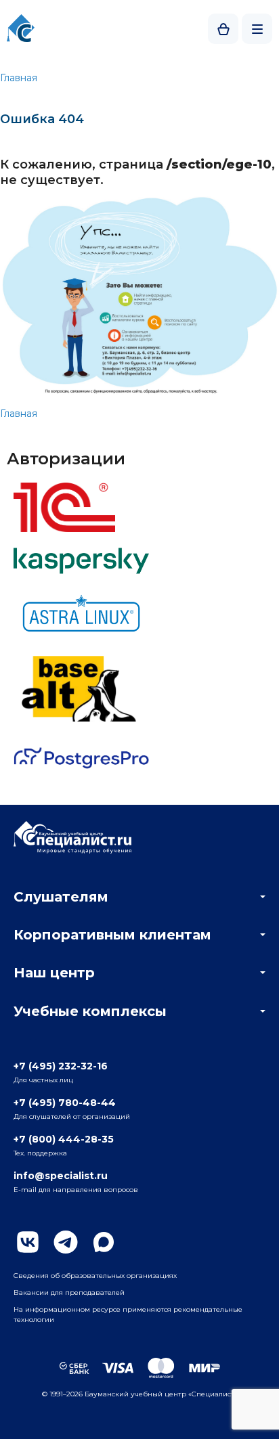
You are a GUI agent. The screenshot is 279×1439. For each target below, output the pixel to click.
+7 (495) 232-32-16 (61, 1066)
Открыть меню (257, 29)
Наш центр (54, 973)
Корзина (223, 29)
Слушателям (61, 897)
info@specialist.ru (61, 1175)
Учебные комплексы (90, 1011)
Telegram (65, 1242)
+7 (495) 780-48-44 (65, 1102)
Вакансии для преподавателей (69, 1292)
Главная (18, 78)
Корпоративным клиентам (112, 935)
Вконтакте (28, 1242)
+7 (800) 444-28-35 (64, 1139)
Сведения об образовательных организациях (95, 1275)
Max (103, 1242)
